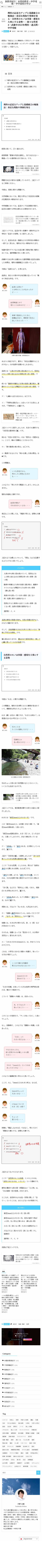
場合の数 (4, 1443)
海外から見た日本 (18, 1456)
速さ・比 (18, 1440)
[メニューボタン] (40, 2)
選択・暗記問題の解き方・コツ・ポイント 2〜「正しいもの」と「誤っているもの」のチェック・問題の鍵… (27, 416)
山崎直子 (12, 1463)
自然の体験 (5, 1433)
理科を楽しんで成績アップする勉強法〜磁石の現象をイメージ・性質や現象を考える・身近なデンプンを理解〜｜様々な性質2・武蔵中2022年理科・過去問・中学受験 (10, 1281)
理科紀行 (6, 31)
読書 (38, 1433)
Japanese (27, 1539)
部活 (3, 1426)
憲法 (22, 1453)
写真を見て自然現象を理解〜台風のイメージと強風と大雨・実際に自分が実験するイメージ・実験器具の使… (27, 1258)
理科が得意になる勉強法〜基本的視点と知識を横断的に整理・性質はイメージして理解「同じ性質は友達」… (27, 169)
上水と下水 (29, 1456)
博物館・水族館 (30, 1433)
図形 (12, 1440)
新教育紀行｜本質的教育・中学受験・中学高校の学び (21, 2)
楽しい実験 (29, 1426)
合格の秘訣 (12, 1436)
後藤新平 (19, 1463)
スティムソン (35, 1463)
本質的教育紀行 (11, 1360)
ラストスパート (21, 1436)
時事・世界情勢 (6, 1456)
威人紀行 (9, 1406)
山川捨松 (26, 1463)
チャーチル (33, 1466)
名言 (24, 1459)
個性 (32, 1420)
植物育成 (13, 1433)
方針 (3, 1423)
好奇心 (11, 1420)
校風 (36, 1420)
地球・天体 (32, 1443)
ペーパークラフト (24, 1430)
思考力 (15, 1426)
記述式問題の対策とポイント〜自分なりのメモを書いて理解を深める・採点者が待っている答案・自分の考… (27, 219)
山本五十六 (18, 1466)
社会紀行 (9, 1388)
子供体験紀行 (10, 1365)
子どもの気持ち (11, 1423)
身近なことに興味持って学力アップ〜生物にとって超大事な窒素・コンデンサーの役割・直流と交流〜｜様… (27, 57)
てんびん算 (26, 1440)
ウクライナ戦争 (14, 1453)
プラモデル (5, 1430)
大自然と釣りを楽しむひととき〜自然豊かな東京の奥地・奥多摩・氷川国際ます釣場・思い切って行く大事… (27, 797)
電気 (11, 1443)
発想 (17, 1420)
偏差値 (4, 1436)
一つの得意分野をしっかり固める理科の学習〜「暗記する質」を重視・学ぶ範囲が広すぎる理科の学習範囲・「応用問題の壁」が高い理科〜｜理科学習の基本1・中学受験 (10, 1301)
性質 (25, 31)
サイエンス (10, 1446)
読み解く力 (26, 1446)
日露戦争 (4, 1453)
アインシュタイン (7, 1466)
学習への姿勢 (24, 1420)
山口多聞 (4, 1463)
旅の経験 (20, 1433)
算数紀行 (9, 1379)
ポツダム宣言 (25, 1450)
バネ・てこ (24, 1443)
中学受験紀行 (11, 1374)
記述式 (13, 31)
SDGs (12, 1459)
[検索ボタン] (1, 2)
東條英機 (25, 1466)
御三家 (18, 1459)
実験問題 (18, 1446)
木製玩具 (34, 1430)
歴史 (33, 1446)
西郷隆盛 (30, 1459)
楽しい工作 (14, 1430)
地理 (27, 1453)
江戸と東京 (5, 1459)
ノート (21, 1426)
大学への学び (35, 1423)
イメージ (4, 1420)
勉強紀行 (9, 1370)
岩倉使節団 (35, 1450)
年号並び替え (34, 1453)
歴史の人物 (5, 1450)
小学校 (27, 1423)
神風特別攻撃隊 (15, 1450)
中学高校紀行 (10, 1392)
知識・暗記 (20, 31)
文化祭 (9, 1426)
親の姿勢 (20, 1423)
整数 (33, 1440)
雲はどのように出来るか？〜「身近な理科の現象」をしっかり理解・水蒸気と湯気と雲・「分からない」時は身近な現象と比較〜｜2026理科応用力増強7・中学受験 (29, 1281)
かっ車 (16, 1443)
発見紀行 (9, 1401)
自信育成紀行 (10, 1397)
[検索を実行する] (38, 1473)
